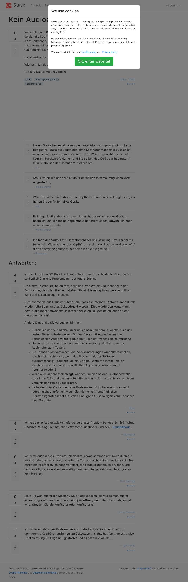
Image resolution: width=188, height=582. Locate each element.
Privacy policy (110, 52)
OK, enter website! (94, 61)
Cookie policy (89, 52)
